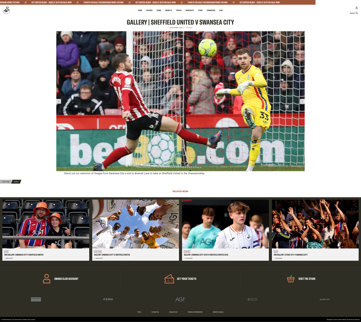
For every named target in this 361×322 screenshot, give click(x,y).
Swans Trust (173, 312)
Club (221, 10)
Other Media (342, 319)
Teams (159, 10)
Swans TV (168, 10)
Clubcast (357, 319)
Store (200, 10)
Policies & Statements (195, 312)
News (140, 10)
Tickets (179, 10)
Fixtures (149, 10)
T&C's (139, 312)
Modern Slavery (218, 312)
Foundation (211, 10)
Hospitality (190, 10)
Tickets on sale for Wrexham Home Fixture (78, 2)
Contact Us (155, 312)
